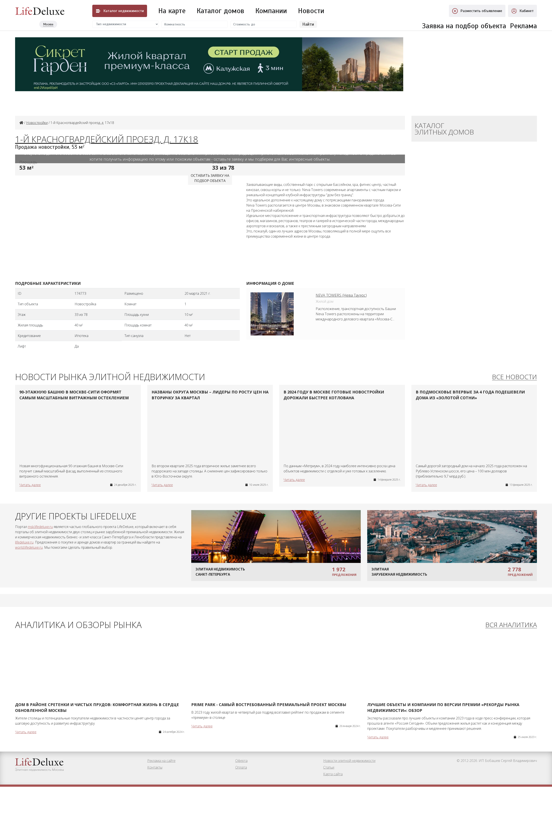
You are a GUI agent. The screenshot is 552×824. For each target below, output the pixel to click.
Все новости (514, 377)
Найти (308, 24)
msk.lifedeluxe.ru (40, 526)
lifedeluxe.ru (24, 542)
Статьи (328, 767)
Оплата (241, 767)
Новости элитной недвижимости (349, 760)
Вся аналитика (511, 625)
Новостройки (37, 122)
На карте (172, 10)
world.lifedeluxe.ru (29, 547)
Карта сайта (333, 774)
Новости (311, 10)
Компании (271, 10)
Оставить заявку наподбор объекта (210, 178)
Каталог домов (220, 10)
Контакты (154, 767)
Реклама (523, 25)
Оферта (241, 760)
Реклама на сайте (161, 760)
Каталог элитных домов (444, 128)
